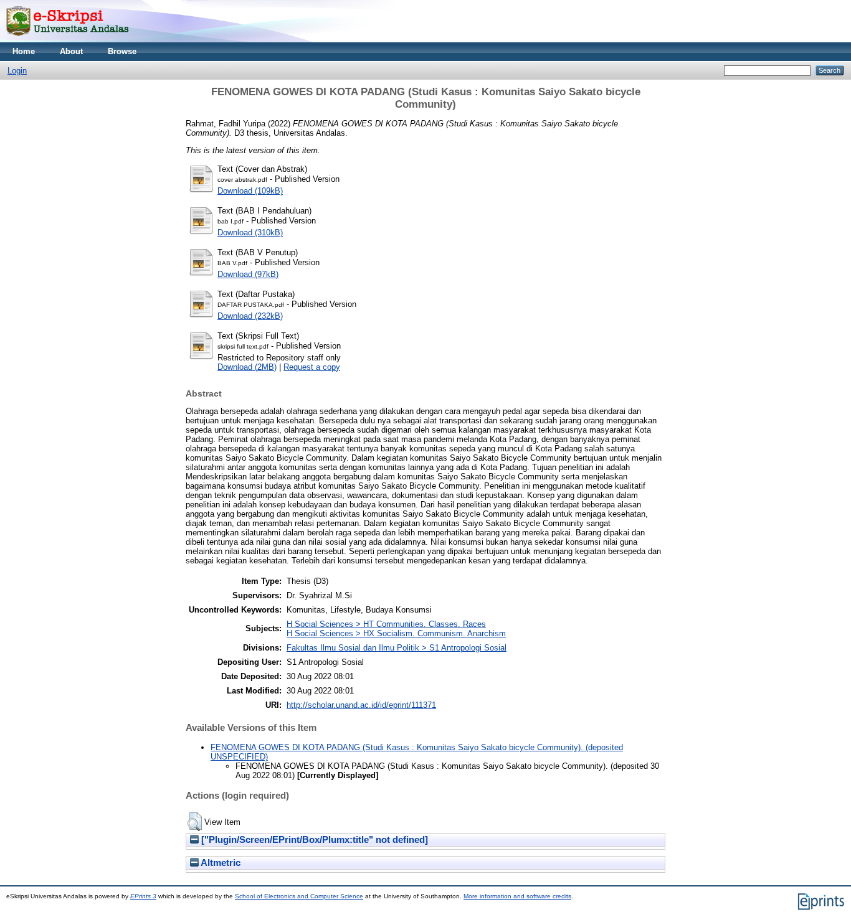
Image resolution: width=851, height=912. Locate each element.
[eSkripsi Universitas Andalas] (67, 39)
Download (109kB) (250, 190)
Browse (122, 51)
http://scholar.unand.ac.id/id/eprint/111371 (361, 705)
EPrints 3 (143, 896)
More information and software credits (517, 896)
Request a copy (311, 367)
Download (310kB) (250, 232)
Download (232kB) (250, 316)
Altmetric (219, 863)
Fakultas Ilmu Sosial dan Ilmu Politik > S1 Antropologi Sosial (396, 647)
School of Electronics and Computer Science (299, 896)
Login (17, 70)
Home (23, 51)
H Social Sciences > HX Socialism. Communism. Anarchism (396, 633)
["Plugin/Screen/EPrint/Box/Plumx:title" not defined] (313, 840)
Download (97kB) (247, 274)
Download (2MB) (247, 367)
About (71, 51)
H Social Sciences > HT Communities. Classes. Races (386, 624)
